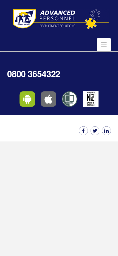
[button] (104, 44)
